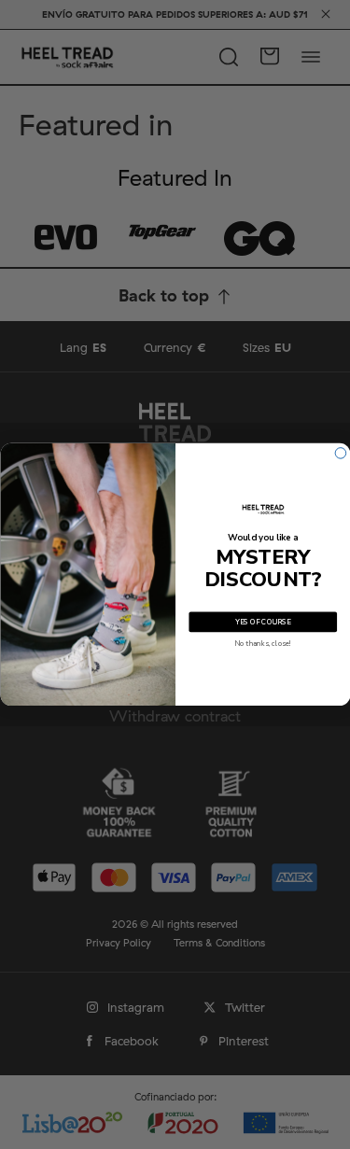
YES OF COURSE (262, 622)
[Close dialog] (340, 453)
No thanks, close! (262, 643)
